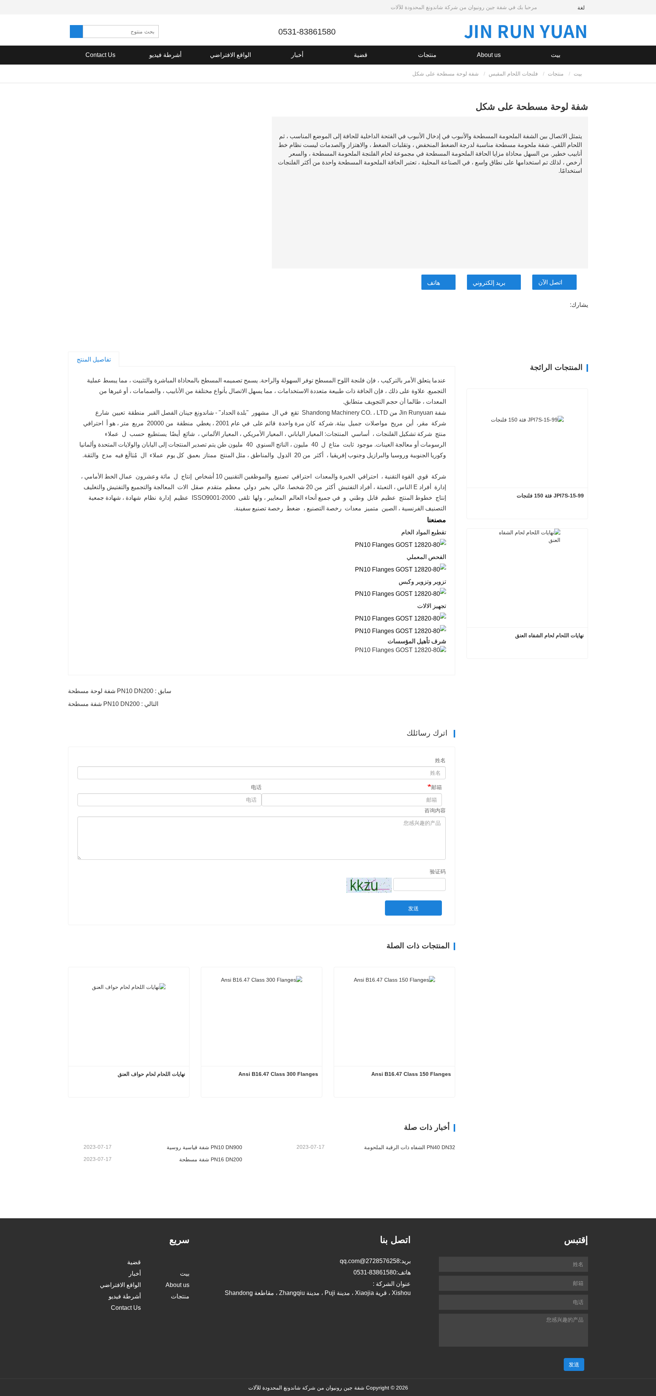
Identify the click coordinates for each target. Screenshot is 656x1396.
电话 (256, 787)
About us (177, 1285)
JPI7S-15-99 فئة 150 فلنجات (550, 496)
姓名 (440, 760)
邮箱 (436, 787)
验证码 (438, 872)
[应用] (76, 31)
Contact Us (100, 55)
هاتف (433, 283)
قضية (360, 55)
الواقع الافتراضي (230, 55)
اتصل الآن (550, 282)
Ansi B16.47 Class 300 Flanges (278, 1074)
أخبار (135, 1273)
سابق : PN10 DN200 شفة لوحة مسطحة (119, 691)
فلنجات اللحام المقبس (513, 74)
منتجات (556, 74)
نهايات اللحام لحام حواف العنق (151, 1074)
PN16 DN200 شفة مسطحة (210, 1159)
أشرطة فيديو (165, 55)
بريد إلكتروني (489, 283)
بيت (555, 55)
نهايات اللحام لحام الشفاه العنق (549, 635)
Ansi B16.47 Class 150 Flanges (411, 1074)
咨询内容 (435, 810)
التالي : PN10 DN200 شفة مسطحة (113, 704)
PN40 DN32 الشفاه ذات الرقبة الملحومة (409, 1147)
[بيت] (525, 31)
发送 (413, 908)
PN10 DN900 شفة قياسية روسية (204, 1147)
